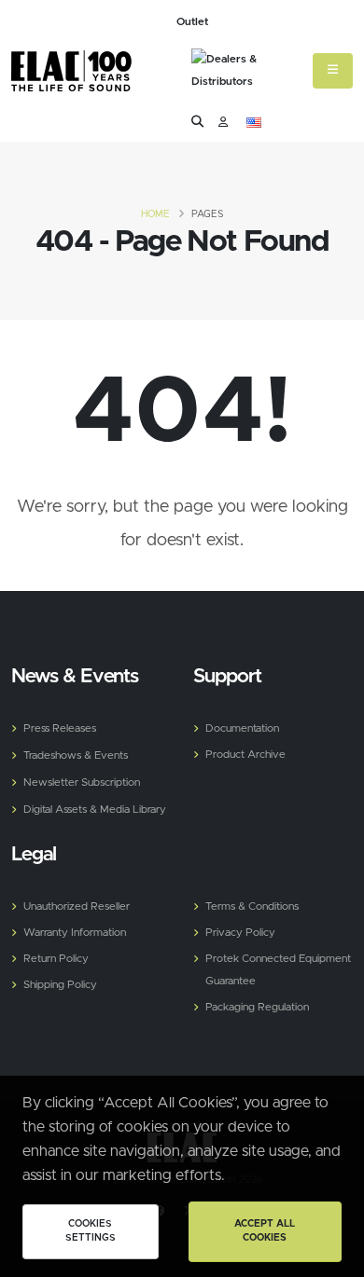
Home (155, 214)
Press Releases (59, 728)
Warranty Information (74, 932)
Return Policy (56, 959)
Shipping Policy (60, 985)
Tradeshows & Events (75, 755)
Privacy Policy (240, 932)
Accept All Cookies (264, 1231)
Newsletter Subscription (81, 782)
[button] (253, 123)
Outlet (192, 22)
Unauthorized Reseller (76, 906)
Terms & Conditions (252, 906)
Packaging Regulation (257, 1007)
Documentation (242, 728)
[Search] (197, 123)
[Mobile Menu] (333, 71)
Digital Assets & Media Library (94, 809)
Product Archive (245, 754)
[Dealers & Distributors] (247, 72)
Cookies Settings (90, 1231)
